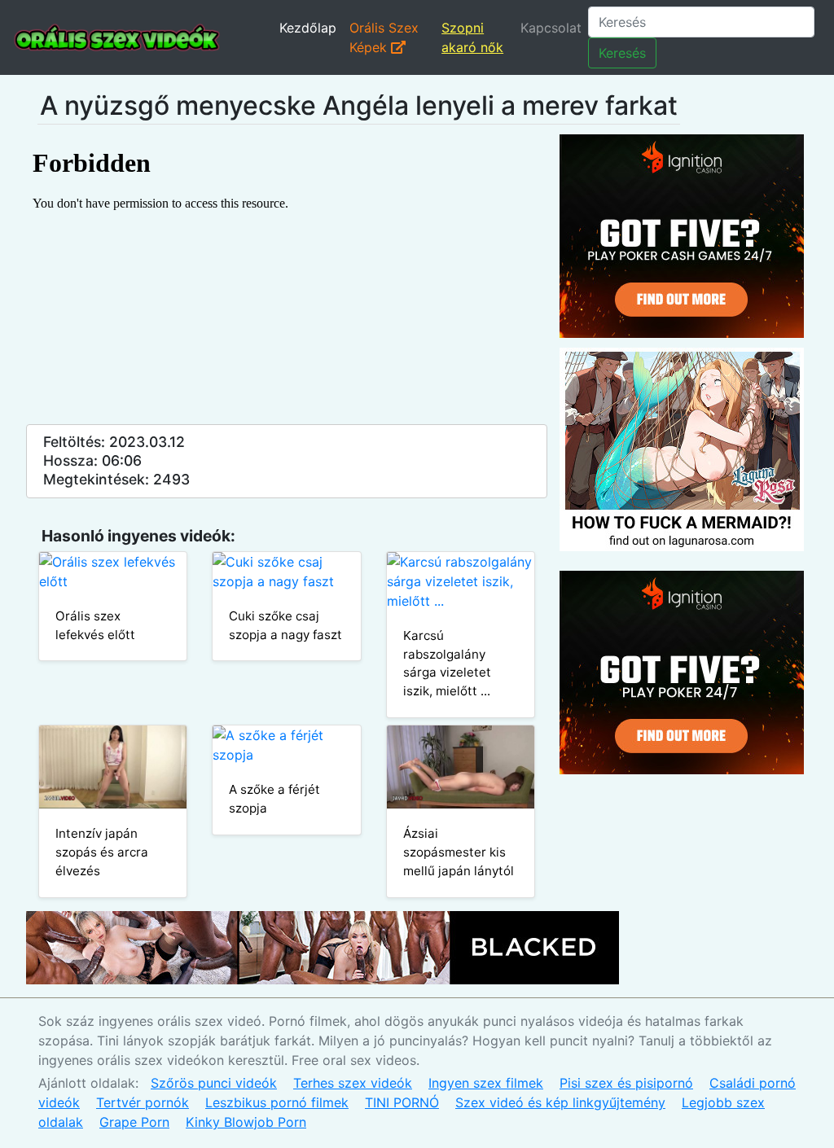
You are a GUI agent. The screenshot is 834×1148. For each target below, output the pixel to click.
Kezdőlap (307, 28)
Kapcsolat (551, 28)
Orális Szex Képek (384, 37)
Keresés (622, 53)
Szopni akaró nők (472, 37)
